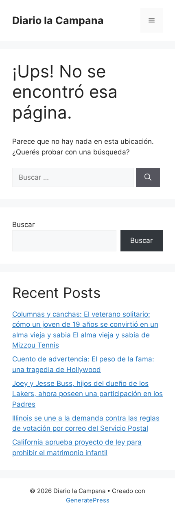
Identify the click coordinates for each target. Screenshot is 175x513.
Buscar (23, 224)
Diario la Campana (58, 20)
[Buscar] (148, 177)
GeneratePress (87, 500)
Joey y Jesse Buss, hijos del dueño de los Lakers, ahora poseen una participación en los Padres (87, 393)
